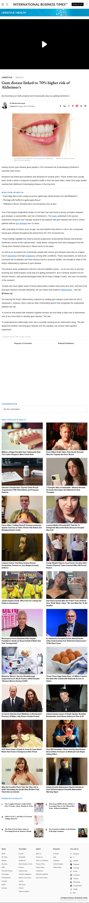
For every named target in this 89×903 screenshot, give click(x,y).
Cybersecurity (23, 871)
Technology (5, 874)
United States (57, 867)
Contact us (39, 857)
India (54, 857)
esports (21, 881)
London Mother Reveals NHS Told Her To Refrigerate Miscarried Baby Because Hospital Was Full (65, 527)
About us (39, 853)
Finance (21, 867)
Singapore (56, 860)
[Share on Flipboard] (73, 106)
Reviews (4, 888)
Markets (4, 860)
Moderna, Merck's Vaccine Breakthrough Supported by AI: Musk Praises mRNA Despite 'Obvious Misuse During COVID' (21, 678)
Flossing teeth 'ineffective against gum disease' (22, 200)
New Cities (22, 884)
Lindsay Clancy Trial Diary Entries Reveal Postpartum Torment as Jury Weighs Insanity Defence (20, 565)
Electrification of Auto (25, 864)
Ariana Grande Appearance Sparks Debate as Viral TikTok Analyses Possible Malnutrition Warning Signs (65, 789)
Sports (4, 884)
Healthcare (22, 860)
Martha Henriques (18, 103)
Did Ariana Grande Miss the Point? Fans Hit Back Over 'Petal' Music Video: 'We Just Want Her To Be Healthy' (66, 603)
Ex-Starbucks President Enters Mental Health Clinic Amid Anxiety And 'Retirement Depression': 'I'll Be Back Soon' (66, 641)
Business (4, 864)
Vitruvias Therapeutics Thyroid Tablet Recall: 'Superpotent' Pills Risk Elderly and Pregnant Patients (20, 490)
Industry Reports (24, 891)
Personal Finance (7, 871)
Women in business (25, 878)
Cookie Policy (40, 867)
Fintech (21, 888)
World (3, 853)
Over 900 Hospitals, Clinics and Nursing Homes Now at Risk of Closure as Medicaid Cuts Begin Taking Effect (65, 751)
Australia (56, 853)
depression (12, 256)
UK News (4, 857)
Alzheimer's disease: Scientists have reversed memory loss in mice (30, 204)
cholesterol (30, 256)
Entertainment (6, 878)
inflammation (66, 290)
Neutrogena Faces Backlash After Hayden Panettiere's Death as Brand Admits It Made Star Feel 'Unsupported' (21, 641)
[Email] (81, 106)
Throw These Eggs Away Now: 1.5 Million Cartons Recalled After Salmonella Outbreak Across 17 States (66, 678)
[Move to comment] (85, 106)
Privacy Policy (40, 864)
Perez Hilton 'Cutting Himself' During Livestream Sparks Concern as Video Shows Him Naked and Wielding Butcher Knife (22, 527)
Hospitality (22, 857)
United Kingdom (58, 864)
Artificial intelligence (25, 874)
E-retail (21, 853)
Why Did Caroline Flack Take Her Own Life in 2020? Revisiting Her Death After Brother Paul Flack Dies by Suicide (20, 789)
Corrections (39, 871)
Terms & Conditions (42, 860)
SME (3, 867)
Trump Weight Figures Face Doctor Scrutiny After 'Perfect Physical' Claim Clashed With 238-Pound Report (66, 565)
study (54, 216)
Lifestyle (4, 881)
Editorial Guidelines (66, 343)
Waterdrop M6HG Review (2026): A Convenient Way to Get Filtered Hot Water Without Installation (62, 806)
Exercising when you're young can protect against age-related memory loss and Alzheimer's (40, 196)
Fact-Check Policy (42, 878)
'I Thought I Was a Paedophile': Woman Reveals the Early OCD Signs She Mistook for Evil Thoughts (65, 490)
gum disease (21, 223)
